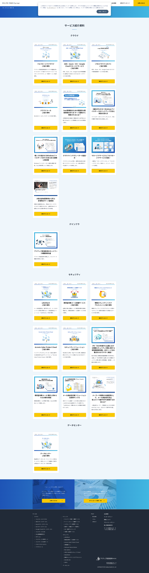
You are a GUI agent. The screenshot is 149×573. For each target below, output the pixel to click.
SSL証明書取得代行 (40, 534)
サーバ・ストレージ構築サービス (72, 521)
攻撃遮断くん (67, 544)
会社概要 (114, 3)
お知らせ (94, 521)
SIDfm (65, 562)
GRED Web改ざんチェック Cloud (72, 552)
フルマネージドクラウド (41, 519)
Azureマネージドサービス (42, 524)
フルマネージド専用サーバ (42, 539)
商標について (107, 519)
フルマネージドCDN (40, 531)
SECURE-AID (67, 559)
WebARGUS (67, 554)
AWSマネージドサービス (41, 521)
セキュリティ (66, 534)
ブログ (92, 514)
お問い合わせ (141, 3)
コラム (94, 519)
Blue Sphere (67, 549)
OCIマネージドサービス (41, 526)
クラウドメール (39, 546)
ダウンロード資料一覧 (95, 500)
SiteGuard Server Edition (70, 547)
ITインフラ (65, 516)
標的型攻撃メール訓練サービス (71, 539)
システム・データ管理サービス (71, 524)
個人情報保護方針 (108, 525)
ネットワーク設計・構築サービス (72, 519)
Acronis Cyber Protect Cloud (71, 542)
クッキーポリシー (51, 7)
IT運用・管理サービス (69, 531)
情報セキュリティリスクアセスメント (73, 557)
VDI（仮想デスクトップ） (70, 529)
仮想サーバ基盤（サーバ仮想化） (72, 526)
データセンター (66, 565)
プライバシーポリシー (109, 522)
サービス (35, 514)
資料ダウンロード (125, 3)
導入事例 (94, 516)
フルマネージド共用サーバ (42, 541)
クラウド (36, 516)
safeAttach (67, 537)
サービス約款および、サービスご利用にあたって (110, 528)
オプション (38, 536)
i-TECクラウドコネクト (41, 544)
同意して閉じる (102, 11)
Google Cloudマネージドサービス (44, 529)
